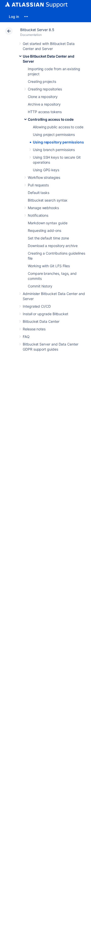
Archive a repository (44, 104)
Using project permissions (54, 134)
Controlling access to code (51, 119)
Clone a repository (43, 96)
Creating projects (42, 81)
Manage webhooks (43, 208)
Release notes (34, 329)
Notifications (38, 215)
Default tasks (38, 192)
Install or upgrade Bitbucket (45, 314)
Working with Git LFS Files (49, 266)
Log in (14, 16)
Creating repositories (45, 89)
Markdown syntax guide (47, 223)
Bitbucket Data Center (41, 321)
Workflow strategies (44, 177)
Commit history (40, 286)
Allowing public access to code (58, 127)
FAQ (26, 336)
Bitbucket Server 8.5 (37, 30)
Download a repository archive (53, 245)
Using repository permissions (58, 142)
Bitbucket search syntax (47, 200)
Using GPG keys (46, 170)
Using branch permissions (54, 150)
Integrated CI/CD (37, 306)
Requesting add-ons (44, 230)
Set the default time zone (48, 238)
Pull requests (38, 185)
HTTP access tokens (45, 112)
